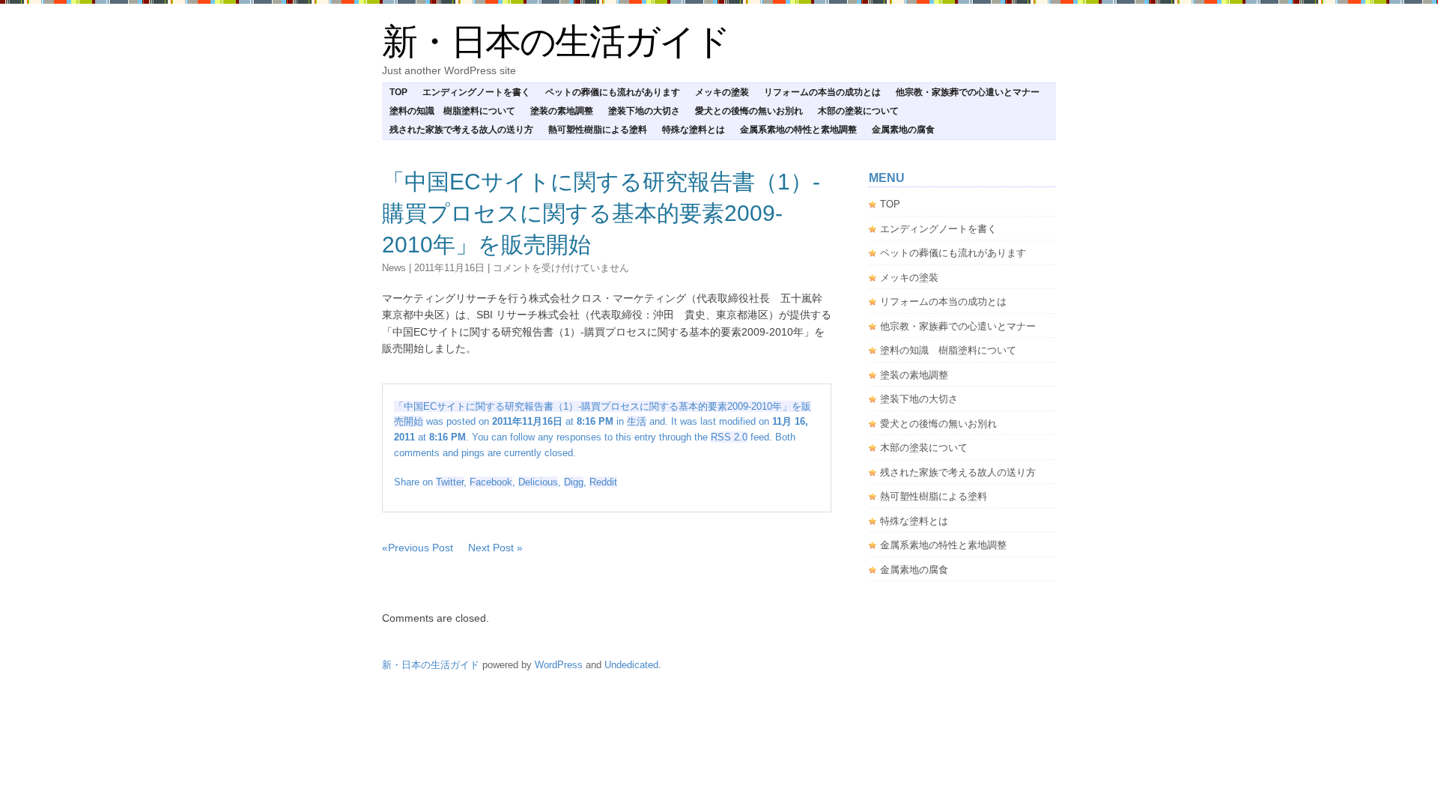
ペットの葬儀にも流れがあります (612, 92)
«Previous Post (417, 548)
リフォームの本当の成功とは (822, 92)
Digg (573, 482)
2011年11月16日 (449, 267)
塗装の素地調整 (561, 111)
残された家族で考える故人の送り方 (461, 129)
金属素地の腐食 (903, 129)
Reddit (603, 482)
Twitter (450, 482)
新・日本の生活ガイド (555, 41)
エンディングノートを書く (476, 92)
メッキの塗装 (722, 92)
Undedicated (631, 664)
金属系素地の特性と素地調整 (798, 129)
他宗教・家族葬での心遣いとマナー (968, 92)
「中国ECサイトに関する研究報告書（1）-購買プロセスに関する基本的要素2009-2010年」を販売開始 (601, 213)
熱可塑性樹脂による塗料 (597, 129)
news (394, 267)
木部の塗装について (858, 111)
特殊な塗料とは (693, 129)
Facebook (491, 482)
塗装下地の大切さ (644, 111)
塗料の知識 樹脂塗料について (452, 111)
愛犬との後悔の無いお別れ (749, 111)
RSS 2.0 (729, 437)
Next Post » (495, 548)
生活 (636, 421)
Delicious (538, 482)
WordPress (559, 664)
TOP (398, 92)
